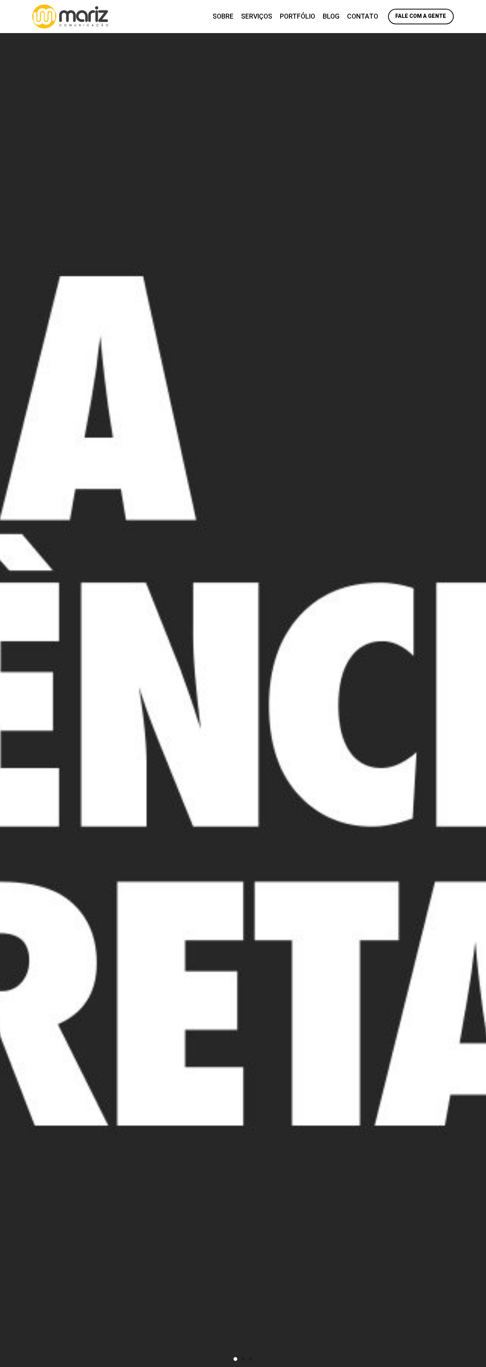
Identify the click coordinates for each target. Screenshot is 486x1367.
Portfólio (297, 16)
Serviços (256, 16)
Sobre (223, 16)
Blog (331, 16)
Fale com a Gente (420, 16)
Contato (362, 16)
